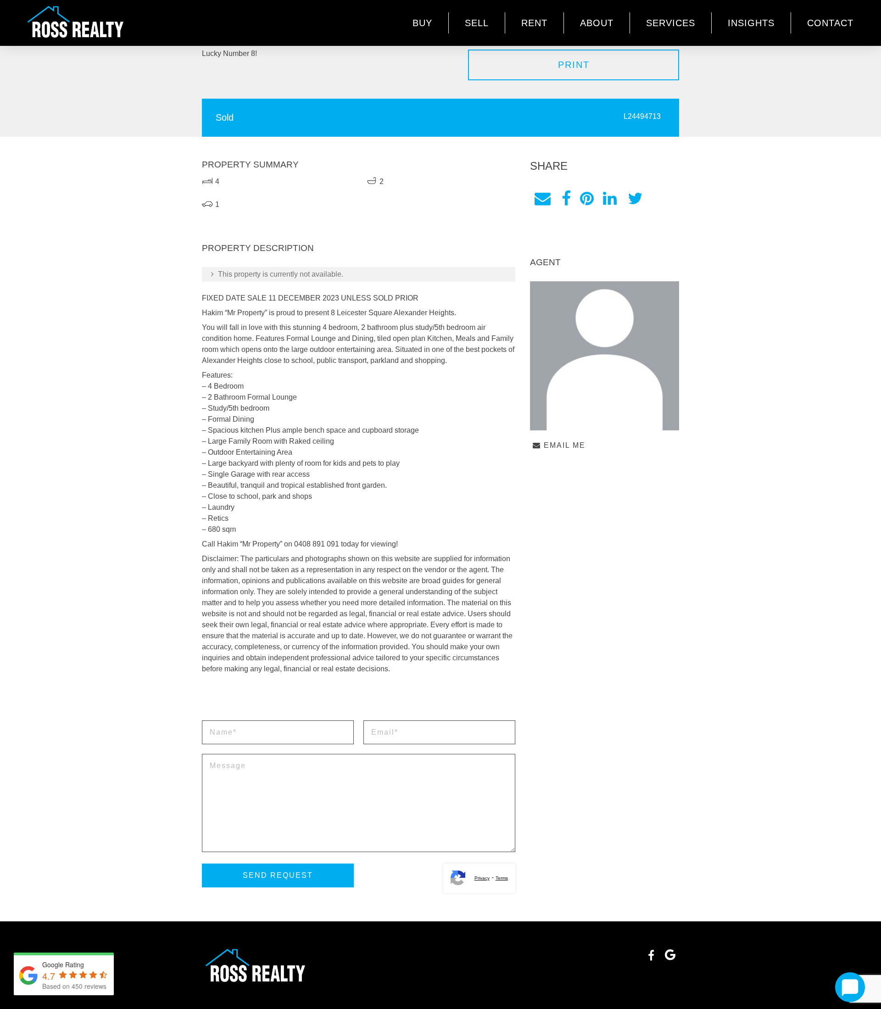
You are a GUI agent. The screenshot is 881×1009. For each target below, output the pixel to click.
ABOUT (596, 23)
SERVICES (670, 23)
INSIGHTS (751, 23)
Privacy (482, 878)
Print (574, 65)
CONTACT (830, 23)
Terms (502, 878)
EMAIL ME (563, 445)
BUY (422, 23)
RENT (534, 23)
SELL (477, 23)
